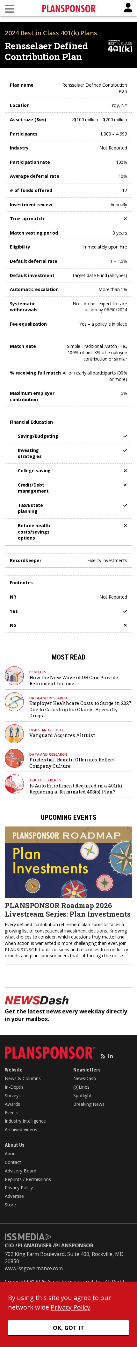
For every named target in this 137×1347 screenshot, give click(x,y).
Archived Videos (21, 1129)
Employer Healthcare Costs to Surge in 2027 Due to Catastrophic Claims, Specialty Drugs (80, 709)
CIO (9, 1245)
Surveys (13, 1095)
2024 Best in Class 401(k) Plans (51, 33)
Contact (13, 1162)
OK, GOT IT (68, 1327)
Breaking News (89, 1104)
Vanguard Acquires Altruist (62, 735)
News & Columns (23, 1078)
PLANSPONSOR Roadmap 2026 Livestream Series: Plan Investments (68, 909)
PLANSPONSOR (74, 1245)
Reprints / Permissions (28, 1179)
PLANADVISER (35, 1245)
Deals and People (46, 729)
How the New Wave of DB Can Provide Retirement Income (73, 680)
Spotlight (82, 1095)
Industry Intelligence (25, 1121)
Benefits (37, 671)
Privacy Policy (19, 1187)
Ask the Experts (45, 780)
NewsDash (84, 1078)
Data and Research (48, 697)
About (11, 1154)
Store (10, 1205)
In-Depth (14, 1087)
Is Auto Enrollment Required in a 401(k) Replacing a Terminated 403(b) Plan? (75, 788)
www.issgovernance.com (34, 1268)
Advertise (14, 1196)
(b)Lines (81, 1087)
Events (11, 1113)
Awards (12, 1104)
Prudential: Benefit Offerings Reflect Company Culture (72, 762)
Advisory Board (20, 1171)
